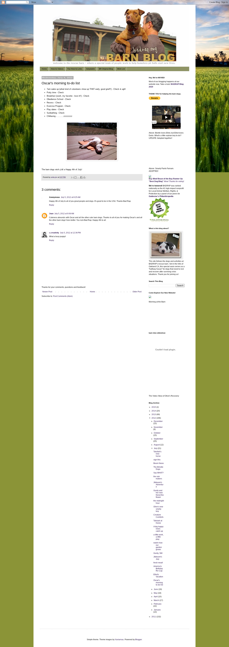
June (156, 589)
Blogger (138, 639)
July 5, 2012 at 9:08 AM (64, 214)
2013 (154, 414)
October (157, 433)
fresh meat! (158, 563)
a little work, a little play (158, 537)
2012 (154, 418)
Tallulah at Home (157, 522)
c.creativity (54, 233)
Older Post (137, 292)
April (156, 597)
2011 (154, 617)
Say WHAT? (158, 473)
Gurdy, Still (157, 553)
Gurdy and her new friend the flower (158, 493)
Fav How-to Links (74, 69)
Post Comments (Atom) (63, 296)
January (157, 610)
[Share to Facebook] (81, 177)
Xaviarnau (119, 639)
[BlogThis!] (75, 177)
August (157, 445)
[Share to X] (78, 177)
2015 (154, 407)
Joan (51, 214)
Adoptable (90, 69)
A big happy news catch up (158, 529)
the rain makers (157, 477)
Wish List (121, 69)
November (158, 427)
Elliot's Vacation (158, 575)
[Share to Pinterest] (84, 177)
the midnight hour (158, 502)
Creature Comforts (158, 516)
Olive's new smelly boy (158, 509)
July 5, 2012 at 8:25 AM (70, 197)
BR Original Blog (106, 69)
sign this (156, 460)
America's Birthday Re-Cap (158, 568)
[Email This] (72, 177)
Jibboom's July (157, 558)
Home (44, 69)
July (156, 448)
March (157, 600)
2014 (154, 411)
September (158, 439)
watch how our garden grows (157, 546)
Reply (51, 205)
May (156, 593)
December (158, 421)
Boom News (158, 463)
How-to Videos (57, 69)
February (157, 604)
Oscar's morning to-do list (158, 582)
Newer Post (47, 292)
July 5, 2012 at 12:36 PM (70, 233)
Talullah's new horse (157, 454)
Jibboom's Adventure (158, 484)
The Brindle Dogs (158, 468)
